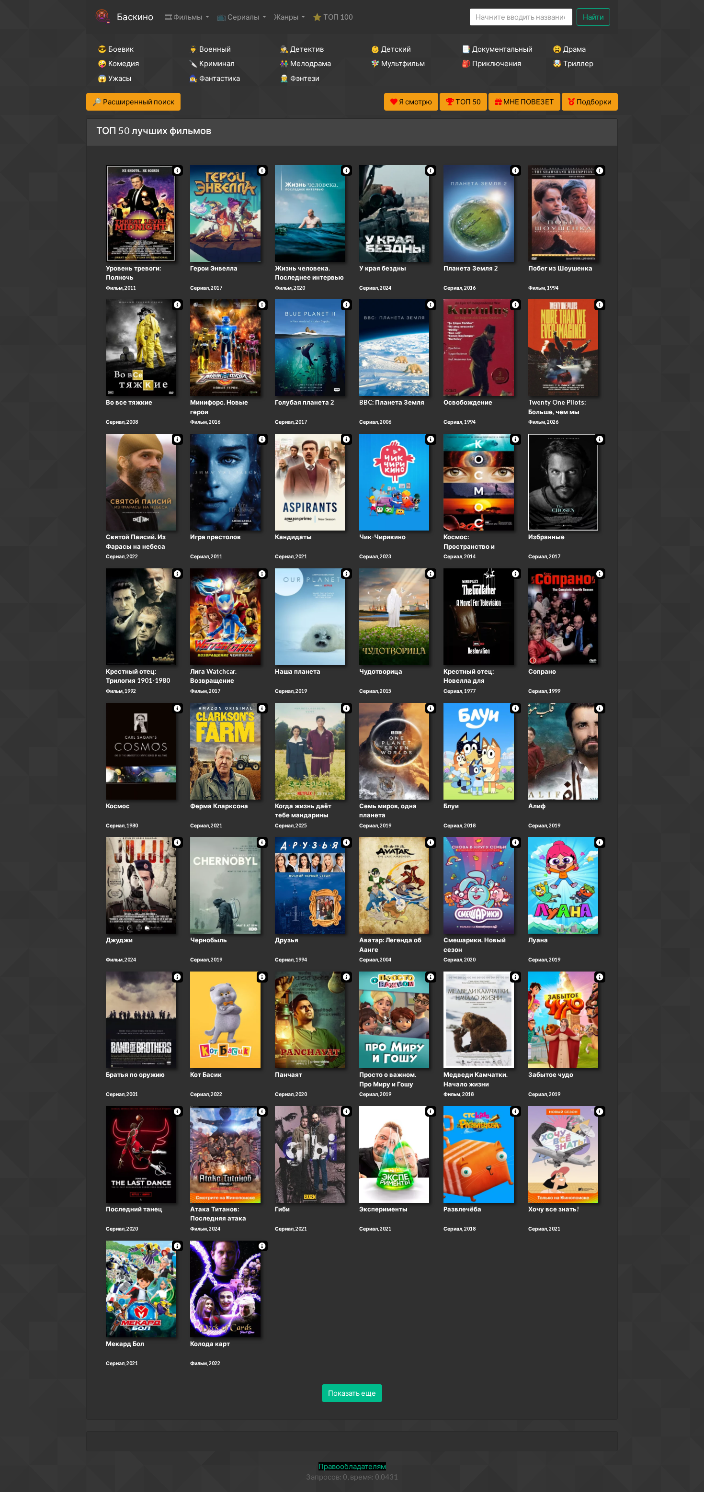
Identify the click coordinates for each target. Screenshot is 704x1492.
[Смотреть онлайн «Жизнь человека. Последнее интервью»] (310, 212)
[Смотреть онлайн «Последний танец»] (141, 1153)
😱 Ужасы (114, 78)
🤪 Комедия (118, 63)
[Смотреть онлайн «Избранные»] (563, 481)
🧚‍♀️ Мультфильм (398, 63)
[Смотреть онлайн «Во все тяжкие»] (141, 347)
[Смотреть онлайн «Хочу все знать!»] (563, 1153)
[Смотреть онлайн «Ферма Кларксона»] (225, 750)
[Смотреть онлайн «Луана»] (563, 885)
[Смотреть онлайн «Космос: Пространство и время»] (478, 481)
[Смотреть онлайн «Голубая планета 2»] (310, 347)
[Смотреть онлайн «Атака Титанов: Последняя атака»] (225, 1153)
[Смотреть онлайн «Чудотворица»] (394, 616)
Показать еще (352, 1393)
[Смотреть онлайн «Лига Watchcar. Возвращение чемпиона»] (225, 616)
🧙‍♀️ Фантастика (214, 78)
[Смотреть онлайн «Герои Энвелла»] (225, 212)
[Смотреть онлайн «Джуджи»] (141, 885)
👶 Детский (391, 49)
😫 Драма (569, 49)
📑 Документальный (494, 49)
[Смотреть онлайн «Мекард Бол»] (141, 1288)
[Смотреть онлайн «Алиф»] (563, 750)
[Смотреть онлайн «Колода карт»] (225, 1288)
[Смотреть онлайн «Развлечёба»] (478, 1153)
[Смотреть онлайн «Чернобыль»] (225, 885)
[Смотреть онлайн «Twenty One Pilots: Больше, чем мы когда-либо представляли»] (563, 347)
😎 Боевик (116, 49)
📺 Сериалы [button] (239, 16)
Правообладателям (352, 1466)
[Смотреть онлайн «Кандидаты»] (310, 481)
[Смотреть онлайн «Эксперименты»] (394, 1153)
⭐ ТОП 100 (333, 16)
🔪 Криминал (212, 63)
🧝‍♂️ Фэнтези (299, 78)
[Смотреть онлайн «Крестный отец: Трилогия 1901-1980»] (141, 616)
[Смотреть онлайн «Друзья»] (310, 885)
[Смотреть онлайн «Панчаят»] (310, 1019)
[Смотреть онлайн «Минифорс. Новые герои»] (225, 347)
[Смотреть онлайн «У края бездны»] (394, 212)
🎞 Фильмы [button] (184, 16)
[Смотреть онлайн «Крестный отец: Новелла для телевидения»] (478, 616)
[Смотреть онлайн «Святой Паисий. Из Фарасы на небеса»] (141, 481)
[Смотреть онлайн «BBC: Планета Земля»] (394, 347)
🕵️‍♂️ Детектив (302, 49)
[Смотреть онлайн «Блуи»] (478, 750)
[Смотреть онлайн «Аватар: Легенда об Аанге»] (394, 885)
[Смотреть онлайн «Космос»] (141, 750)
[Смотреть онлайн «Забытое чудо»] (563, 1019)
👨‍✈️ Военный (210, 49)
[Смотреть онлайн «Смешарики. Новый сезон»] (478, 885)
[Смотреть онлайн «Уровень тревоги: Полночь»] (141, 212)
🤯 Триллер (573, 63)
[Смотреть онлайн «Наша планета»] (310, 616)
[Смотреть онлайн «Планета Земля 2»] (478, 212)
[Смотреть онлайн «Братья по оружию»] (141, 1019)
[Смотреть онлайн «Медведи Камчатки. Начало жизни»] (478, 1019)
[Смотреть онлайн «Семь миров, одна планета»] (394, 750)
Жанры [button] (287, 16)
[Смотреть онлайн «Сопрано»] (563, 616)
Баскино (135, 16)
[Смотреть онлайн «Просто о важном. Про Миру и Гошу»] (394, 1019)
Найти (593, 16)
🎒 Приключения (491, 63)
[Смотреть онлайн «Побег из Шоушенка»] (563, 212)
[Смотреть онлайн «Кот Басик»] (225, 1019)
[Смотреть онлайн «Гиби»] (310, 1153)
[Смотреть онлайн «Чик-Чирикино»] (394, 481)
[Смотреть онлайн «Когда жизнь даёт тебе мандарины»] (310, 750)
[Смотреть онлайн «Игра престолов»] (225, 481)
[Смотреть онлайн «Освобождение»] (478, 347)
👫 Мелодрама (305, 63)
